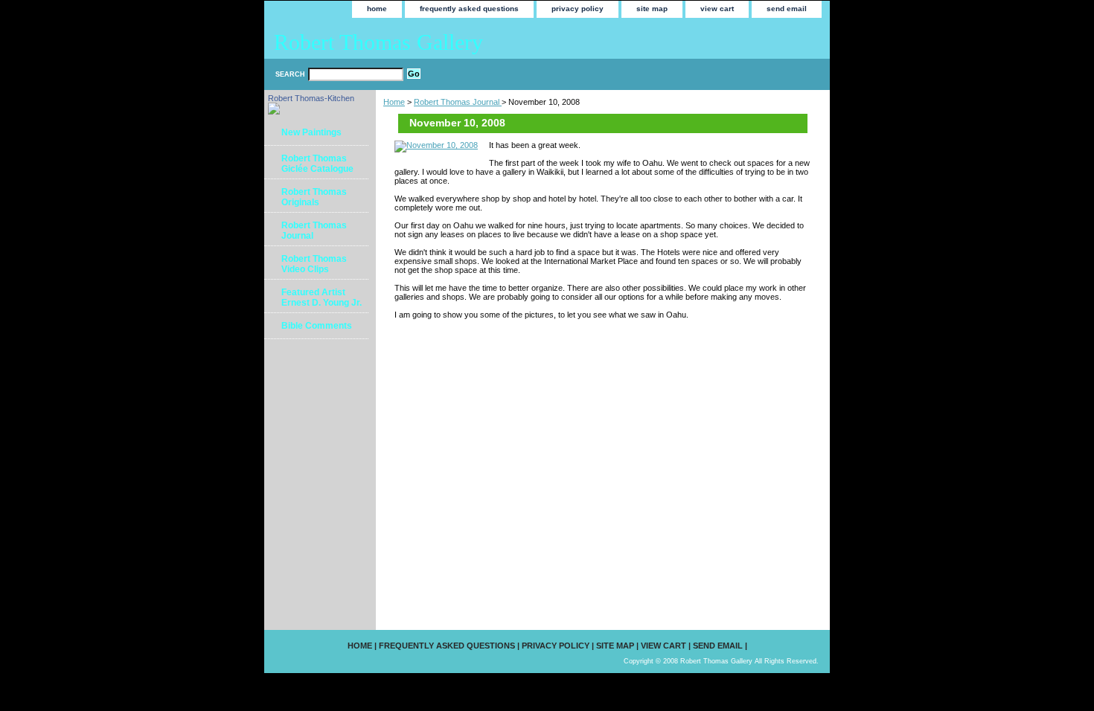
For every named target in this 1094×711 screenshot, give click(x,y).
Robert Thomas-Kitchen (311, 98)
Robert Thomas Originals (314, 197)
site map (652, 8)
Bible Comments (316, 326)
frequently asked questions (469, 8)
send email (787, 8)
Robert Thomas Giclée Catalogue (317, 163)
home (377, 8)
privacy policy (577, 8)
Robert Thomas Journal (458, 101)
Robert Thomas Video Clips (314, 264)
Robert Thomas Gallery (378, 42)
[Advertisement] (314, 389)
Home (394, 101)
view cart (717, 8)
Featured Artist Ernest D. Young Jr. (321, 297)
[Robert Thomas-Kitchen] (274, 111)
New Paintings (311, 132)
